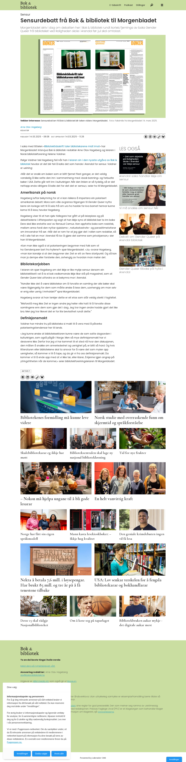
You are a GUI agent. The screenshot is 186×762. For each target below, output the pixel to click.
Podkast (128, 5)
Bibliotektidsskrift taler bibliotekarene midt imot (72, 146)
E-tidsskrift (115, 5)
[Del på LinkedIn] (150, 137)
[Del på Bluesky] (163, 137)
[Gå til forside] (51, 5)
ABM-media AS (41, 681)
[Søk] (152, 5)
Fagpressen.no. (14, 742)
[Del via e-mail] (155, 137)
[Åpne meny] (162, 5)
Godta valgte (41, 753)
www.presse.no (106, 711)
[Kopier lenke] (159, 137)
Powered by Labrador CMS (93, 758)
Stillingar (140, 5)
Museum (71, 681)
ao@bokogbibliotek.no (32, 675)
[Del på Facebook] (146, 137)
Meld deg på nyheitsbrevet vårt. (37, 666)
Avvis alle (59, 753)
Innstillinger (174, 759)
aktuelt (26, 371)
